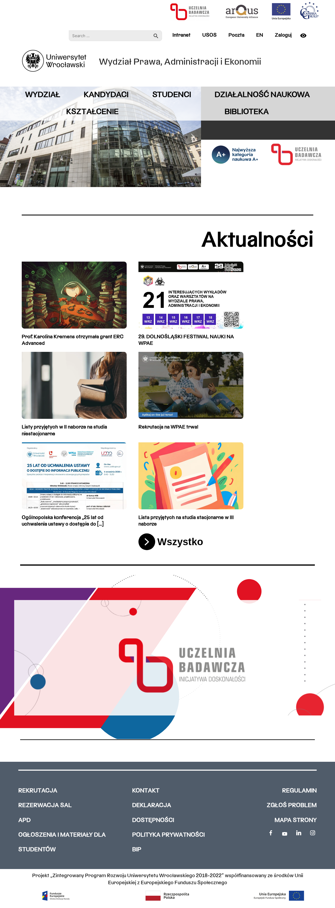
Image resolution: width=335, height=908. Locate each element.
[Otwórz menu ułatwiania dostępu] (305, 35)
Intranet (181, 35)
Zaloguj (283, 35)
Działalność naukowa (262, 95)
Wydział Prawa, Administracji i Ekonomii (180, 62)
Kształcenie (92, 112)
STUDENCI (171, 95)
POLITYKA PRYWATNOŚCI (168, 835)
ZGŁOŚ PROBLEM (292, 805)
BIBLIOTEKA (247, 112)
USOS (209, 35)
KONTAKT (145, 790)
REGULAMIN (299, 790)
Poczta (236, 35)
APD (24, 820)
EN (259, 35)
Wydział (42, 95)
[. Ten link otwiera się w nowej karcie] (270, 833)
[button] (8, 137)
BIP (136, 849)
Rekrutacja (37, 790)
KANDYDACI (106, 95)
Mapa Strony (296, 820)
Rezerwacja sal (45, 805)
